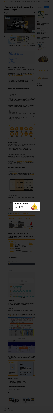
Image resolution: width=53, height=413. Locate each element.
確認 (22, 207)
